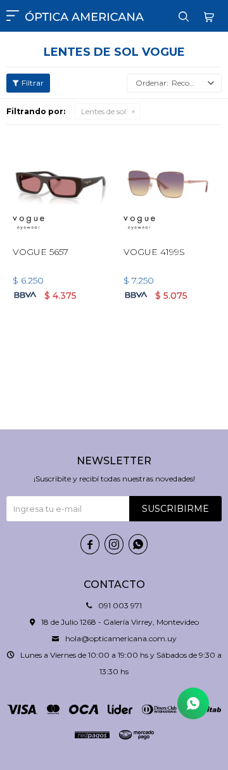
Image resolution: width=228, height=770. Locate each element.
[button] (183, 16)
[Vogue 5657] (58, 183)
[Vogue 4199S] (169, 183)
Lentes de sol (103, 111)
